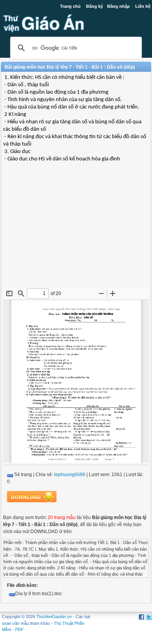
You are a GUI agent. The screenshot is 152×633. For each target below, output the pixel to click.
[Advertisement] (76, 230)
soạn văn (10, 623)
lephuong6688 (69, 474)
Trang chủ (70, 6)
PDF (19, 629)
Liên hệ (142, 6)
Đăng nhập (118, 6)
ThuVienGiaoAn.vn (54, 616)
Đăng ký (94, 6)
